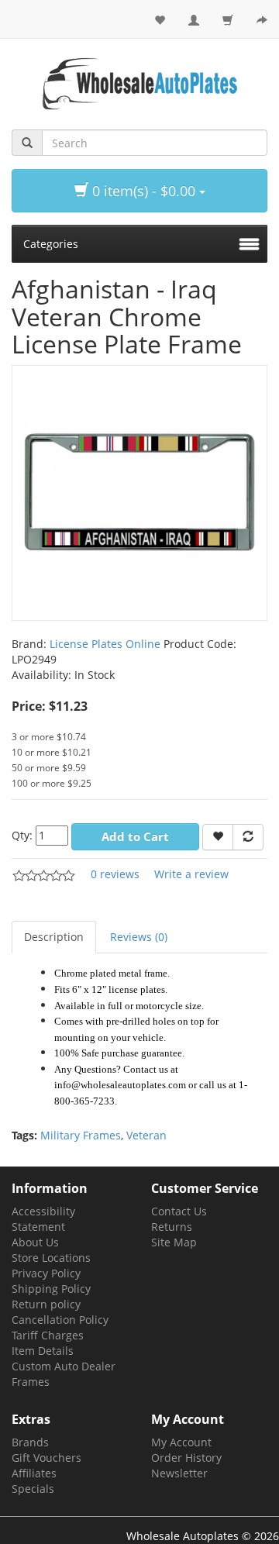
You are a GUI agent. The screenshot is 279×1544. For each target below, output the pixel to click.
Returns (171, 1226)
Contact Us (179, 1211)
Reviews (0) (138, 936)
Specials (33, 1488)
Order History (186, 1457)
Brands (30, 1442)
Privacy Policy (46, 1273)
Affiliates (34, 1473)
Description (54, 936)
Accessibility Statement (43, 1219)
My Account (181, 1442)
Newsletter (179, 1473)
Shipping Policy (51, 1288)
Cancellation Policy (60, 1319)
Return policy (46, 1304)
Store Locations (51, 1257)
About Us (35, 1242)
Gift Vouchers (46, 1457)
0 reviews (115, 874)
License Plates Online (105, 643)
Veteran (146, 1135)
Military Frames (80, 1135)
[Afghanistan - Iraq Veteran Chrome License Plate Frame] (139, 491)
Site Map (174, 1242)
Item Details (43, 1350)
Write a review (191, 874)
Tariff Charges (48, 1335)
